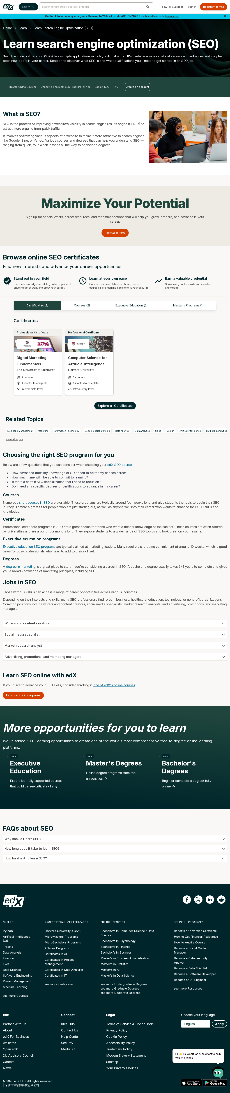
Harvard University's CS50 (63, 931)
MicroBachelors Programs (63, 942)
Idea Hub (68, 1024)
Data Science (12, 970)
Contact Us (69, 1030)
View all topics (14, 439)
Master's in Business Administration (125, 958)
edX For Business (172, 6)
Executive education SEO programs (29, 546)
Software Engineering (17, 975)
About (7, 1030)
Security (67, 1043)
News (7, 1068)
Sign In (192, 6)
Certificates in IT (56, 975)
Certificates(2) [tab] (37, 305)
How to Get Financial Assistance (196, 936)
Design (170, 431)
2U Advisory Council (18, 1055)
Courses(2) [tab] (82, 305)
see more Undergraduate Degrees (124, 984)
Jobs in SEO (102, 86)
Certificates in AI (56, 954)
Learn (26, 7)
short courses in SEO (34, 502)
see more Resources (188, 988)
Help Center (70, 1036)
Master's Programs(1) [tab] (188, 305)
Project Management (17, 981)
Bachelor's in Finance (115, 947)
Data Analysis (122, 431)
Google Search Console (97, 431)
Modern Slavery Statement (126, 1055)
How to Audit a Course (189, 942)
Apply (219, 1024)
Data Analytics (142, 431)
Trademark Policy (119, 1049)
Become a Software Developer (195, 974)
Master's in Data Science (118, 975)
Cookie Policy (116, 1036)
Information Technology (66, 431)
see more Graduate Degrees (120, 988)
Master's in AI (110, 970)
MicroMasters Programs (61, 936)
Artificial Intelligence (190, 431)
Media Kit (68, 1049)
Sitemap (112, 1062)
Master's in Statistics (114, 964)
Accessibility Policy (120, 1043)
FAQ (116, 86)
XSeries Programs (57, 948)
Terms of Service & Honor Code (130, 1024)
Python (8, 931)
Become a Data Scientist (190, 968)
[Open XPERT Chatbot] (218, 1071)
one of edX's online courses (114, 685)
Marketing (43, 431)
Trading (8, 947)
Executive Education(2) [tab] (131, 305)
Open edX (10, 1049)
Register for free (213, 6)
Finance (8, 958)
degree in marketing (21, 566)
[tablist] (115, 305)
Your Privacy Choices (122, 1068)
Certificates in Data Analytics (64, 970)
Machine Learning (15, 987)
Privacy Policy (116, 1030)
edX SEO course (119, 465)
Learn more (172, 16)
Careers (8, 1062)
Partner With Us (14, 1024)
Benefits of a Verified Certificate (195, 931)
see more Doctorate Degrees (120, 993)
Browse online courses (22, 86)
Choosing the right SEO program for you (66, 86)
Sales (158, 431)
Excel (6, 964)
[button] (148, 7)
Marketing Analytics (216, 431)
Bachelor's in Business (116, 952)
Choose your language (198, 1015)
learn (22, 28)
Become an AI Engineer (190, 980)
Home (7, 28)
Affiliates (9, 1043)
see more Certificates (59, 984)
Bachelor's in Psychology (118, 941)
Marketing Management (20, 431)
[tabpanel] (115, 360)
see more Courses (15, 995)
